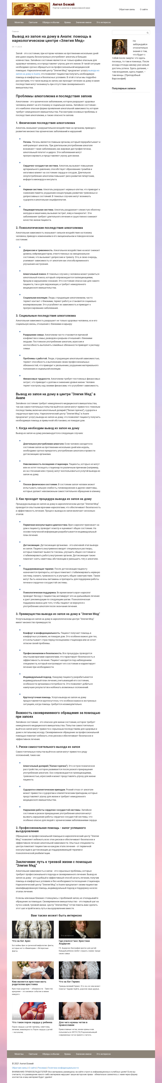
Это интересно (103, 22)
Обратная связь (127, 9)
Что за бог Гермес (69, 981)
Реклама (42, 1068)
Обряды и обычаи (50, 22)
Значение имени (83, 22)
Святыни (33, 22)
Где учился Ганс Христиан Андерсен (74, 942)
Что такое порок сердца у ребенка (32, 1022)
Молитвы (19, 22)
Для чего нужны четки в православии (73, 1023)
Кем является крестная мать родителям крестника (29, 983)
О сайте (144, 9)
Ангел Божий (64, 4)
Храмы (67, 22)
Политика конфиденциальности (63, 1068)
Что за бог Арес (21, 940)
